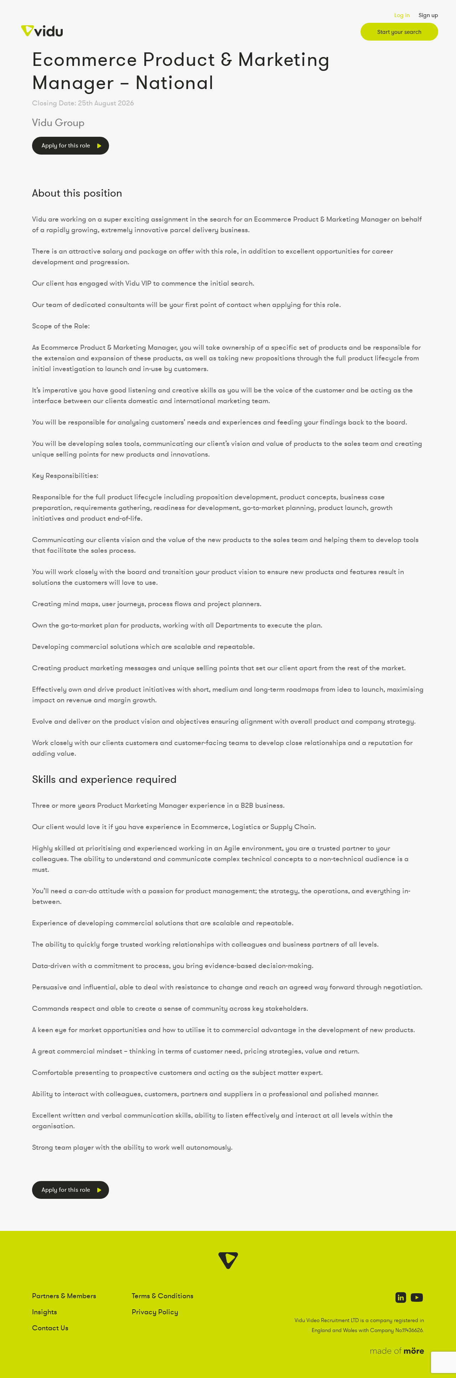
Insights (44, 1311)
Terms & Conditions (162, 1295)
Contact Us (50, 1327)
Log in (402, 15)
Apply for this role (66, 145)
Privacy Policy (155, 1311)
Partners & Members (64, 1295)
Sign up (428, 15)
